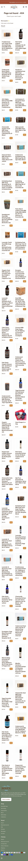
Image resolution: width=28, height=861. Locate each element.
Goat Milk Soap (4, 806)
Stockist (3, 829)
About (2, 822)
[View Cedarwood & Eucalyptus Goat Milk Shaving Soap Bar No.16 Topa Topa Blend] (7, 385)
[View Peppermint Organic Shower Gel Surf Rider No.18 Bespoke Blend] (7, 444)
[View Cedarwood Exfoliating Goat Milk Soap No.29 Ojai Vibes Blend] (20, 147)
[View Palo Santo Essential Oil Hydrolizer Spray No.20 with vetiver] (7, 588)
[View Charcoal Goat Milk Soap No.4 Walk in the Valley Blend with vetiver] (7, 147)
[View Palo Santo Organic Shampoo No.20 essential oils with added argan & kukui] (20, 34)
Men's (2, 812)
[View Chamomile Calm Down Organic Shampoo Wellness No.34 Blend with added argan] (7, 470)
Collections (3, 817)
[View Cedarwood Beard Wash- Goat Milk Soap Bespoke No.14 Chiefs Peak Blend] (7, 62)
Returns (2, 850)
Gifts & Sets (3, 814)
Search (2, 839)
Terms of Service (4, 845)
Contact (3, 833)
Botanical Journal (5, 825)
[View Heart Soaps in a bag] (20, 414)
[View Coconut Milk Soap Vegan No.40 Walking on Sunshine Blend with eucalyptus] (20, 319)
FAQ (2, 827)
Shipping (3, 848)
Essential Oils (4, 810)
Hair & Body (3, 808)
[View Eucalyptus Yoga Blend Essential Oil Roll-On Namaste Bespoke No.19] (7, 621)
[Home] (14, 6)
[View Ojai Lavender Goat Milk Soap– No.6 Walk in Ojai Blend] (20, 119)
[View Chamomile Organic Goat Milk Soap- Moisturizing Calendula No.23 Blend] (7, 119)
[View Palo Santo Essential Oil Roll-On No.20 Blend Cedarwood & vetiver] (20, 444)
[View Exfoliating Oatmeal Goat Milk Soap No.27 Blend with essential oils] (20, 173)
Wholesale (3, 831)
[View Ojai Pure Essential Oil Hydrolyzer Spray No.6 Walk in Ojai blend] (20, 470)
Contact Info (4, 843)
